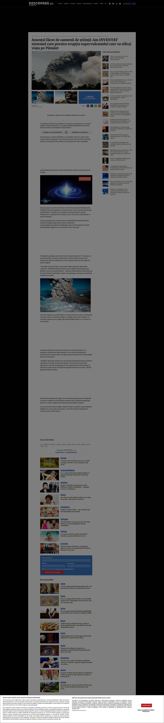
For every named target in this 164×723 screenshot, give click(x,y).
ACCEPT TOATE (146, 705)
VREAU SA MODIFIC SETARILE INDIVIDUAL (146, 710)
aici (51, 714)
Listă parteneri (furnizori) (79, 710)
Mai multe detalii (32, 705)
